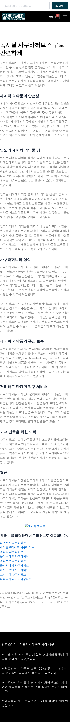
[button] (65, 17)
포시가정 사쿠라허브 (13, 574)
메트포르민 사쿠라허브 (14, 570)
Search (59, 5)
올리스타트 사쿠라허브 (14, 556)
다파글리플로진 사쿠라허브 (17, 579)
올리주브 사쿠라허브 (13, 561)
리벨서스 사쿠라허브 (13, 542)
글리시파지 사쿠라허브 (14, 565)
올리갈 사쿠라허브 (11, 552)
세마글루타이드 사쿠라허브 (17, 547)
